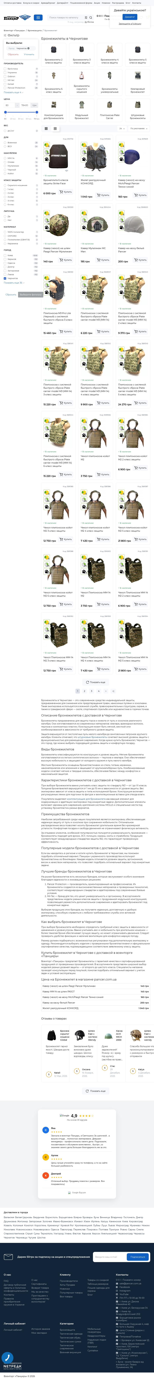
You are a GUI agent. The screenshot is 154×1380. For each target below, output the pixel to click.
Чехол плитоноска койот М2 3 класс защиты (57, 529)
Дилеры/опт (62, 3)
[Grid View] (55, 128)
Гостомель (129, 1217)
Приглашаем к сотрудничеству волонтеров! (40, 1298)
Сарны (131, 1229)
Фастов (77, 1233)
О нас (34, 1280)
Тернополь (47, 1233)
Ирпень (95, 1221)
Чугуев (32, 1237)
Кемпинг (92, 1346)
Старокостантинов (14, 1233)
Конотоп (28, 1225)
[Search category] (86, 17)
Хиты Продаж (67, 1285)
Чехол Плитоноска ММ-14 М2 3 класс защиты (58, 659)
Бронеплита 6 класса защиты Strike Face (55, 182)
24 (121, 128)
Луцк (104, 1225)
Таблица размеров (98, 1284)
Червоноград (125, 1233)
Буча (96, 1217)
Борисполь (51, 1217)
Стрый (29, 1233)
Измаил (78, 1221)
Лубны (96, 1225)
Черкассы (139, 1233)
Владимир (116, 1217)
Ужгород (59, 1233)
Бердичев (38, 1217)
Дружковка (10, 1221)
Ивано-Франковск (63, 1221)
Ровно (123, 1229)
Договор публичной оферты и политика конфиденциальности (16, 1288)
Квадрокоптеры (96, 1336)
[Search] (90, 17)
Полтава (103, 1229)
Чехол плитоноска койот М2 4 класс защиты (95, 529)
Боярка (78, 1217)
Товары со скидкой (98, 1280)
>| (113, 691)
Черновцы (21, 1237)
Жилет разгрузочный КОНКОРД (93, 182)
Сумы (37, 1233)
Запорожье (35, 1221)
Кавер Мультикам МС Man (93, 250)
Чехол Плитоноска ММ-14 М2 (96, 594)
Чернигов (9, 1237)
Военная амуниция (70, 1352)
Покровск (92, 1229)
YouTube (123, 1294)
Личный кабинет (13, 1330)
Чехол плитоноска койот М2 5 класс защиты (132, 529)
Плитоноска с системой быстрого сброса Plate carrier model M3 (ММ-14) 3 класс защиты (57, 389)
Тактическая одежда (71, 1333)
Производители (69, 1281)
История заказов (40, 1329)
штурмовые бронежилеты (92, 737)
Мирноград (122, 1225)
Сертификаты (39, 1284)
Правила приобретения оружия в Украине (14, 1301)
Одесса (55, 1229)
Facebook (124, 1287)
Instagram (125, 1290)
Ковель (8, 1225)
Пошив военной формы (81, 3)
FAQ (6, 1281)
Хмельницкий (109, 1233)
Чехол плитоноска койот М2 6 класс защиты (57, 594)
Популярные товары (71, 1292)
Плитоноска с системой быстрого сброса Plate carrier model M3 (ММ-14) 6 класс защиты (57, 461)
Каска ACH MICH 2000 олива (119, 1037)
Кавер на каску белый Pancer (131, 250)
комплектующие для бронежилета (86, 799)
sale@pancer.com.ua (130, 1283)
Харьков (86, 1233)
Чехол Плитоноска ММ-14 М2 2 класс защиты (133, 594)
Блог (128, 3)
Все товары (66, 1296)
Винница (105, 1217)
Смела (139, 1229)
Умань (68, 1233)
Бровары (88, 1217)
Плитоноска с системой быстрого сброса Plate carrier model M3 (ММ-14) (95, 316)
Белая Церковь (23, 1217)
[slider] (5, 112)
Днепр (139, 1217)
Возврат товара (40, 1288)
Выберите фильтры (31, 294)
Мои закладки (39, 1333)
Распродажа (118, 3)
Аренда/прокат (48, 3)
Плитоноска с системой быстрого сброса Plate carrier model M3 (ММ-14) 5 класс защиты (132, 389)
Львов (111, 1225)
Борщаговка (65, 1217)
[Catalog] (38, 18)
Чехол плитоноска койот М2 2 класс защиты (132, 458)
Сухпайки (93, 1350)
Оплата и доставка (12, 3)
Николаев (9, 1229)
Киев (125, 1221)
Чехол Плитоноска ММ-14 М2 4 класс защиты (96, 659)
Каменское (115, 1221)
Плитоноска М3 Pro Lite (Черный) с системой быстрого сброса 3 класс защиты (57, 318)
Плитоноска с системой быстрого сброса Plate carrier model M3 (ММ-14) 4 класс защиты (95, 389)
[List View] (46, 128)
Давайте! (130, 17)
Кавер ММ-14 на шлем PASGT (59, 991)
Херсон (96, 1233)
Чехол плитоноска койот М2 (95, 458)
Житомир (22, 1221)
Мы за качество (39, 1291)
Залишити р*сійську (130, 23)
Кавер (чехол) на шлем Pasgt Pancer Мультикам (57, 250)
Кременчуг (53, 1225)
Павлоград (66, 1229)
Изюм (87, 1221)
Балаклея (9, 1217)
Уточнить (29, 54)
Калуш (104, 1221)
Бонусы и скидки (31, 3)
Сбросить (13, 54)
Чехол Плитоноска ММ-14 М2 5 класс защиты (133, 659)
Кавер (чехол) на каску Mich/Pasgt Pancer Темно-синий (131, 183)
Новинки (106, 3)
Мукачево (135, 1225)
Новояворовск (41, 1229)
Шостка (41, 1237)
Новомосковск (24, 1229)
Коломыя (18, 1225)
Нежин (145, 1225)
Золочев (47, 1221)
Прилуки (114, 1229)
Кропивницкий (83, 1225)
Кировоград (136, 1221)
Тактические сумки (70, 1341)
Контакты (136, 3)
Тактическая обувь (70, 1337)
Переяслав (79, 1229)
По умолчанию (138, 128)
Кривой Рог (67, 1225)
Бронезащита (67, 1330)
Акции (97, 3)
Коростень (40, 1225)
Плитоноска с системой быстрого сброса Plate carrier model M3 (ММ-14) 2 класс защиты (132, 318)
